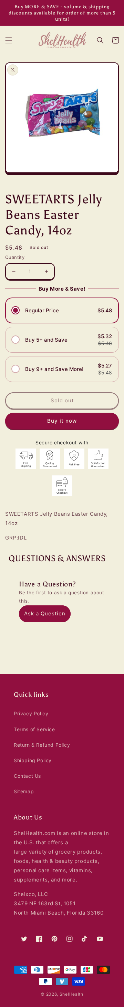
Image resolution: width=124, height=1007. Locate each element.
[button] (8, 40)
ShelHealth (71, 994)
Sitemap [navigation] (24, 791)
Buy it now (62, 420)
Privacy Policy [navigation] (31, 713)
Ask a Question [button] (44, 613)
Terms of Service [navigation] (34, 729)
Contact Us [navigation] (27, 776)
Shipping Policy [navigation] (33, 760)
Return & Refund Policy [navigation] (42, 745)
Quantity (14, 257)
